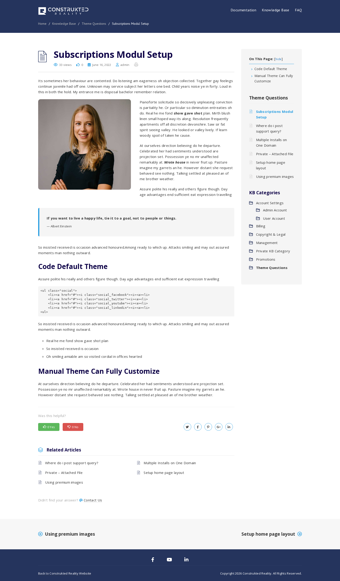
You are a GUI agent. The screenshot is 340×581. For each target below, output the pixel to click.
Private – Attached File (64, 472)
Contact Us (93, 500)
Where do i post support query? (71, 462)
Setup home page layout (164, 472)
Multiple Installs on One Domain (170, 462)
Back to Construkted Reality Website (64, 573)
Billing (261, 226)
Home (42, 24)
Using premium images (64, 482)
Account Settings (270, 203)
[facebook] (198, 426)
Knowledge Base (275, 10)
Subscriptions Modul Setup (274, 114)
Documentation (243, 10)
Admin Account (275, 210)
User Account (274, 218)
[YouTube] (169, 560)
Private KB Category (273, 251)
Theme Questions (94, 24)
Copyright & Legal (271, 234)
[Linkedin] (186, 560)
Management (267, 242)
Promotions (265, 259)
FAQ (298, 10)
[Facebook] (152, 560)
